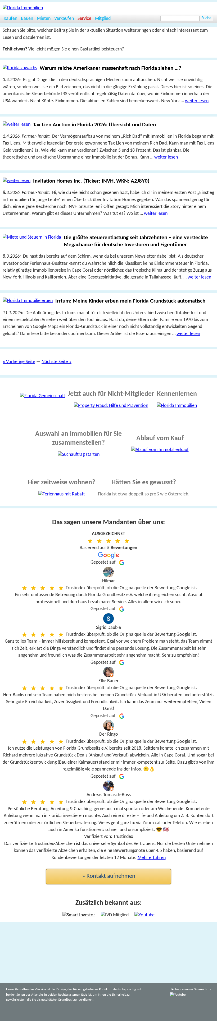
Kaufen (10, 18)
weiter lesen (197, 101)
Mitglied (103, 18)
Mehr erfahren (152, 858)
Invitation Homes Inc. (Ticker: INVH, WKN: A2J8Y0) (91, 181)
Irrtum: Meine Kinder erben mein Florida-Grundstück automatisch (130, 301)
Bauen (27, 18)
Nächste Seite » (56, 362)
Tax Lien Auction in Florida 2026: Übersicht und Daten (94, 125)
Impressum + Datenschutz (193, 989)
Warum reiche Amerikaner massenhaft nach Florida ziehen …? (110, 68)
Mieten (44, 18)
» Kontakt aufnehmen (108, 876)
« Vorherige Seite (19, 362)
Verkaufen (64, 18)
